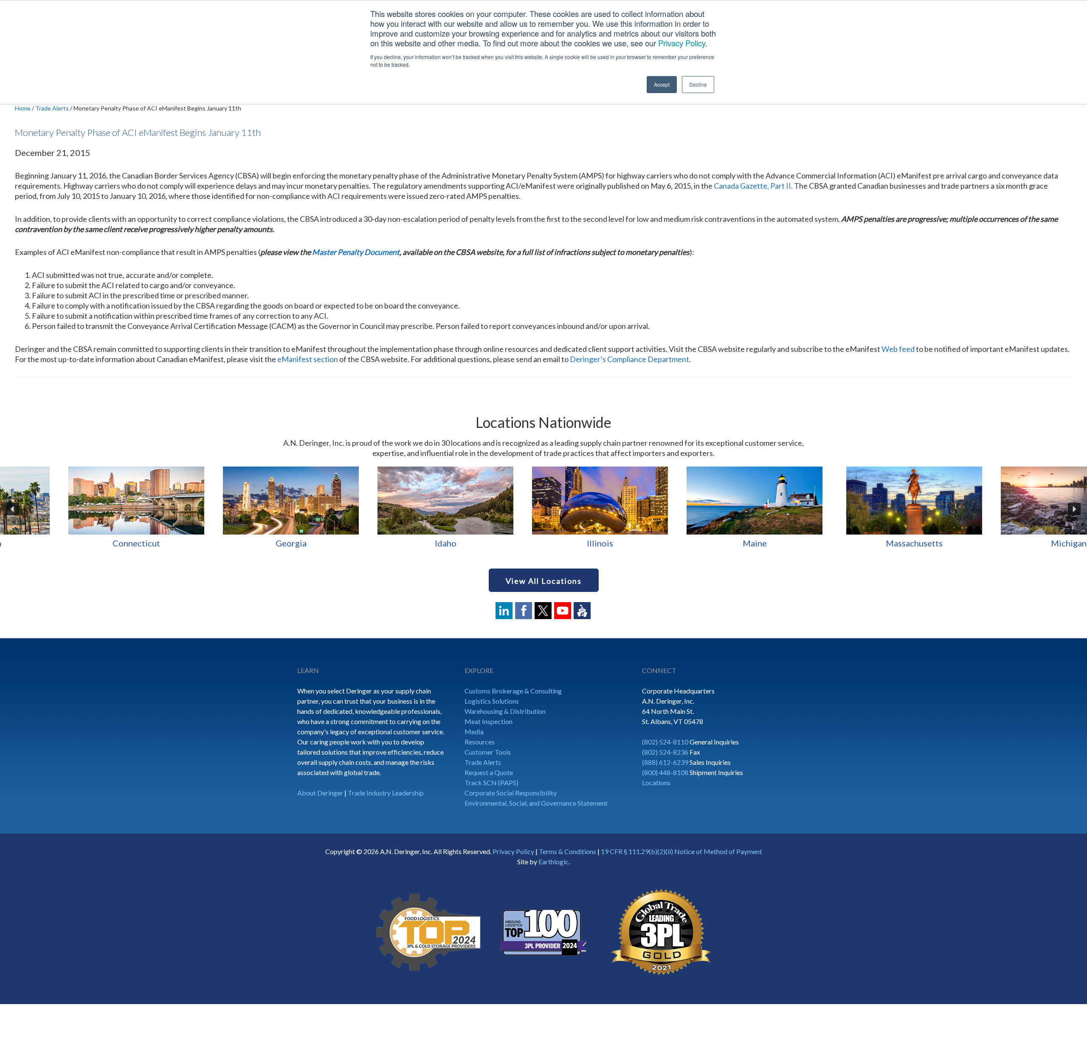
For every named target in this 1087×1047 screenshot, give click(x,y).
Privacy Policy (681, 42)
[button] (12, 509)
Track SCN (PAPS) (491, 782)
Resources (480, 742)
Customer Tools (488, 752)
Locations (656, 782)
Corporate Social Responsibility (511, 793)
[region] (543, 509)
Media (474, 731)
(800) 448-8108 (665, 772)
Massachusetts (77, 543)
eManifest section (307, 359)
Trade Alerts (483, 762)
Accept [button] (662, 84)
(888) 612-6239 (665, 762)
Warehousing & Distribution (505, 711)
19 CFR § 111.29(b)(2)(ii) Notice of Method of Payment (681, 851)
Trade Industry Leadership (386, 793)
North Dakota (850, 543)
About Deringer (320, 793)
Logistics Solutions (492, 701)
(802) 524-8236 (665, 752)
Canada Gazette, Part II (752, 185)
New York (695, 543)
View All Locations (544, 581)
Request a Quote (489, 772)
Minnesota (386, 543)
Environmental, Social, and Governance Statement (536, 803)
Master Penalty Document (356, 252)
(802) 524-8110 (665, 742)
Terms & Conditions (567, 851)
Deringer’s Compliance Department (629, 359)
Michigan (232, 543)
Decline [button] (698, 84)
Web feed (898, 349)
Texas (1004, 543)
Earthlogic (553, 861)
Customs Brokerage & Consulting (513, 691)
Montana (541, 543)
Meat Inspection (489, 721)
